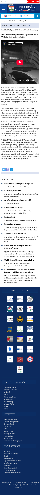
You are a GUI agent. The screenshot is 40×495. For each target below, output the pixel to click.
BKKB (6, 406)
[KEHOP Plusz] (10, 299)
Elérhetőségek (13, 485)
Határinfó (7, 392)
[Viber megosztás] (7, 169)
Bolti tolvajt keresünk (12, 191)
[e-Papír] (30, 309)
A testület (7, 451)
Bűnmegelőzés (8, 399)
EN (1, 1)
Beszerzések (8, 465)
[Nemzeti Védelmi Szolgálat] (20, 369)
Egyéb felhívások (9, 470)
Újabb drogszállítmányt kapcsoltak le (19, 260)
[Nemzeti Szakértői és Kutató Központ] (10, 319)
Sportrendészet (8, 436)
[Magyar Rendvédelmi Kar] (10, 339)
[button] (3, 8)
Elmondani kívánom (12, 224)
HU (5, 1)
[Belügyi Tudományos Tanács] (20, 299)
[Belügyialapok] (30, 319)
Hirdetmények (8, 431)
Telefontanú (7, 429)
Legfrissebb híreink (10, 387)
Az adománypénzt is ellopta (15, 234)
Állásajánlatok (8, 458)
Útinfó (6, 394)
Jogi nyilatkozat (21, 482)
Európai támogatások (10, 468)
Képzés (6, 456)
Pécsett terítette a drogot (13, 207)
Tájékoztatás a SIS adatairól (13, 461)
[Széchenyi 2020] (10, 349)
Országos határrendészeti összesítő (17, 200)
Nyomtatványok (9, 424)
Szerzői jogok (6, 482)
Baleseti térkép (8, 402)
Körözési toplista (12, 16)
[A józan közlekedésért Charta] (20, 359)
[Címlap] (21, 8)
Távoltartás (7, 426)
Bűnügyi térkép (9, 404)
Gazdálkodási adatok (10, 463)
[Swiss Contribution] (30, 349)
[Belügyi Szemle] (30, 299)
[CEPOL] (30, 329)
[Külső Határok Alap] (10, 359)
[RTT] (10, 329)
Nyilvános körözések (10, 390)
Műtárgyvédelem (9, 434)
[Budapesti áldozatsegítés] (20, 329)
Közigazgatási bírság (10, 419)
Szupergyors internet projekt (13, 441)
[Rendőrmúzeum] (20, 309)
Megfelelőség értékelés (11, 453)
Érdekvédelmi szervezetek (12, 473)
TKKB (6, 409)
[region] (20, 98)
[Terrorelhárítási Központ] (20, 319)
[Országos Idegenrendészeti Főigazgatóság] (10, 309)
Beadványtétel (8, 438)
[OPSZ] (30, 339)
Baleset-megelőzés (10, 397)
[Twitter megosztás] (4, 169)
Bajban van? (33, 1)
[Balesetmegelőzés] (30, 359)
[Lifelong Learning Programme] (20, 349)
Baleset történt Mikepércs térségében (18, 183)
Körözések (26, 16)
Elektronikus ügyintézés (11, 422)
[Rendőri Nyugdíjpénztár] (20, 339)
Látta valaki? (9, 217)
